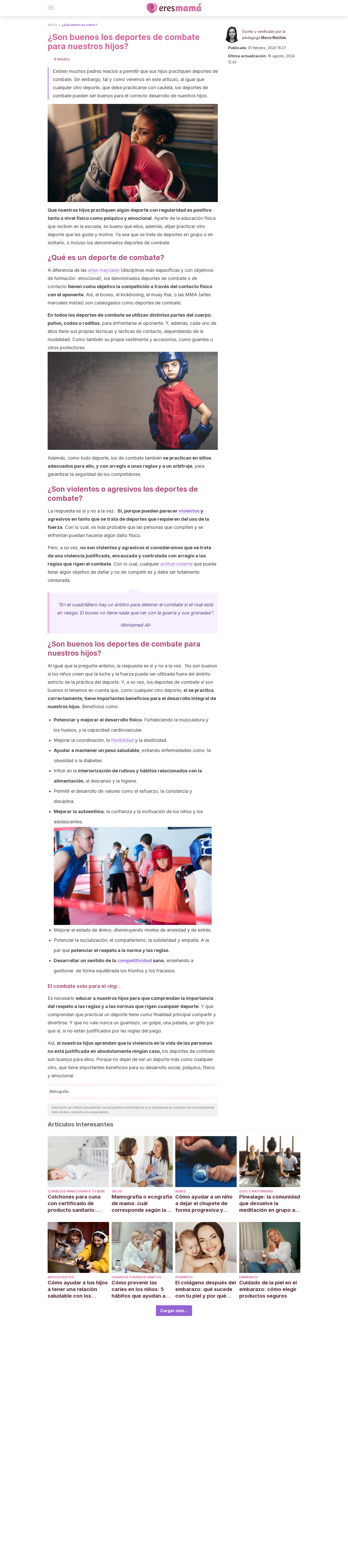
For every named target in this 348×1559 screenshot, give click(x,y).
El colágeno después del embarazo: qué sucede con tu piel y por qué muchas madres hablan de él (205, 1289)
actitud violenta (176, 564)
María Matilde (273, 37)
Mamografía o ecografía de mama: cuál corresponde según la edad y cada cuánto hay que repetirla (142, 1203)
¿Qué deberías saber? (79, 25)
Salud (117, 1191)
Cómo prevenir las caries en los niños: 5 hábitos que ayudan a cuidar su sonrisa (138, 1289)
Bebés (180, 1191)
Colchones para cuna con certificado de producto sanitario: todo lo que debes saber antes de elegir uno (78, 1203)
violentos (189, 511)
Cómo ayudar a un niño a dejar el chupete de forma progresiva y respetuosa (204, 1203)
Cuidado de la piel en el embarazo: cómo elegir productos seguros (268, 1289)
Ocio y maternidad (256, 1191)
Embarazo (248, 1277)
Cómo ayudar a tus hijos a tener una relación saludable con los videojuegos (78, 1289)
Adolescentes (61, 1277)
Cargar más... (174, 1310)
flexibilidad (122, 740)
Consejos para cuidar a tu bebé (76, 1191)
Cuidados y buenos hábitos (136, 1277)
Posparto (184, 1277)
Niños (52, 25)
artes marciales (103, 270)
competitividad (134, 960)
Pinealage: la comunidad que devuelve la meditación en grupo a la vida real (269, 1203)
